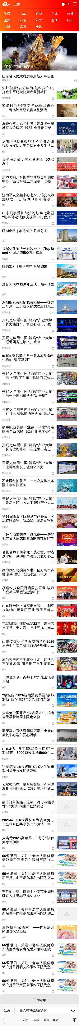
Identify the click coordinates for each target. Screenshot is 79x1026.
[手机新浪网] (6, 4)
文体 (54, 13)
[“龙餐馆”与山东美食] (39, 35)
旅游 (38, 13)
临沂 (7, 26)
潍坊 (38, 26)
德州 (70, 20)
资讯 (7, 13)
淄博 (54, 20)
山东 (17, 4)
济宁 (38, 20)
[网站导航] (74, 4)
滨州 (23, 26)
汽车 (23, 13)
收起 (70, 13)
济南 (23, 20)
